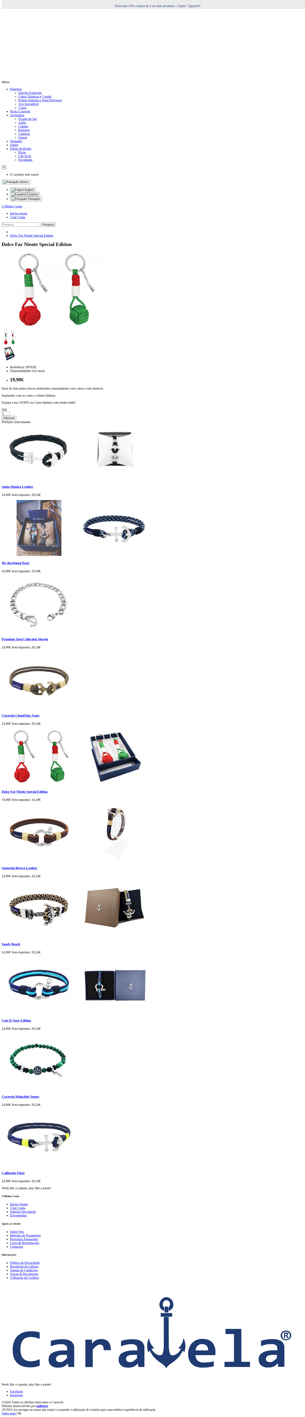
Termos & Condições (24, 1270)
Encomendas (18, 1215)
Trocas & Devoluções (24, 1274)
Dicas (22, 152)
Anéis (22, 122)
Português (33, 198)
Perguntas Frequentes (24, 1239)
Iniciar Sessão (19, 1204)
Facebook (16, 1391)
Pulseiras (16, 89)
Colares (23, 126)
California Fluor (13, 1173)
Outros (22, 137)
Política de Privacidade (25, 1263)
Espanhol (32, 194)
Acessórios (17, 115)
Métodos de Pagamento (25, 1235)
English (29, 189)
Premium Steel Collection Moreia (25, 639)
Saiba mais (9, 1413)
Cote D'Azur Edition (16, 1020)
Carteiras (24, 134)
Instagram (16, 1395)
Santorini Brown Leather (19, 868)
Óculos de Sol (27, 119)
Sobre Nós (17, 1231)
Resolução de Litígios (24, 1266)
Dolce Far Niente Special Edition (31, 235)
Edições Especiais (30, 93)
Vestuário (16, 141)
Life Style (24, 156)
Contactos (16, 1246)
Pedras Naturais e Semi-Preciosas (40, 100)
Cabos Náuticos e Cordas (34, 96)
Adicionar (9, 418)
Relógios (24, 130)
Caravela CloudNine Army (21, 715)
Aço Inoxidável (28, 104)
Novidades (25, 160)
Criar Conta (17, 217)
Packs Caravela (20, 111)
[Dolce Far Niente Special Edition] (53, 328)
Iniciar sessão (18, 213)
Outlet (14, 145)
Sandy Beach (11, 944)
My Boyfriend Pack (15, 563)
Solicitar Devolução (23, 1211)
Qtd (4, 409)
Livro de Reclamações (24, 1243)
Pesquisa (48, 224)
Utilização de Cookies (24, 1277)
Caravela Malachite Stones (20, 1096)
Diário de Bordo (20, 148)
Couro (22, 107)
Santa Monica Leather (17, 486)
